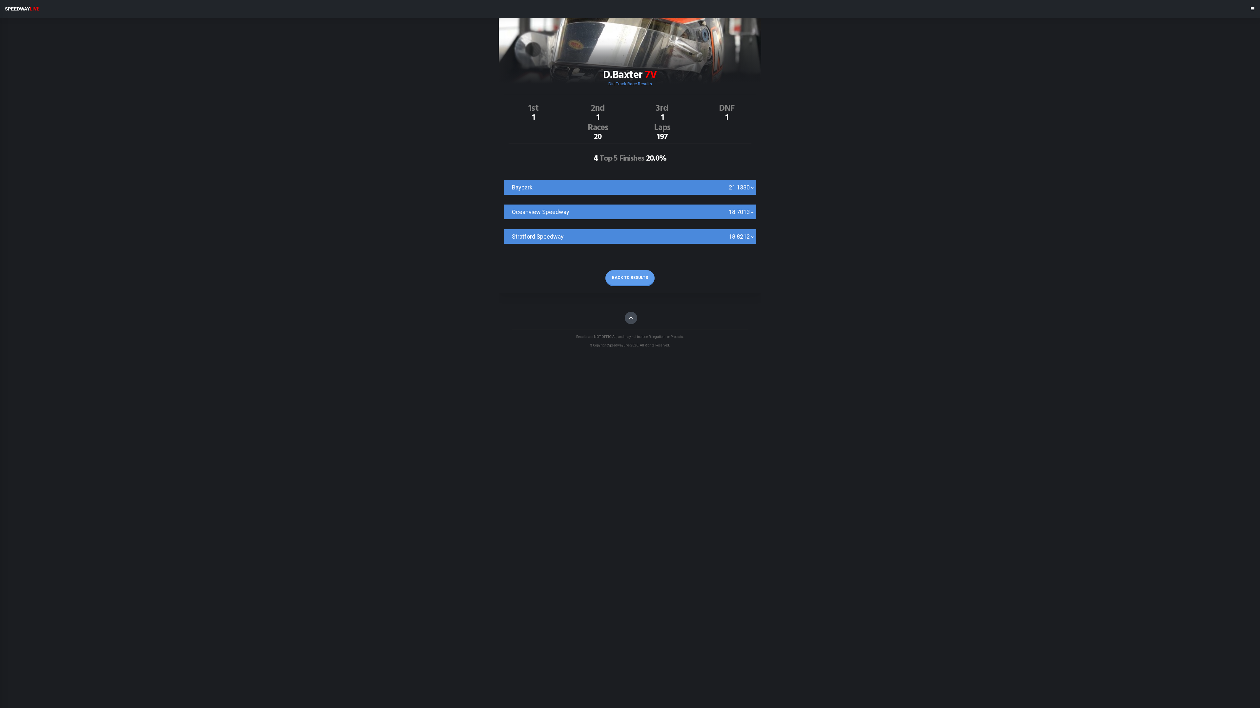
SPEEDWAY (22, 8)
